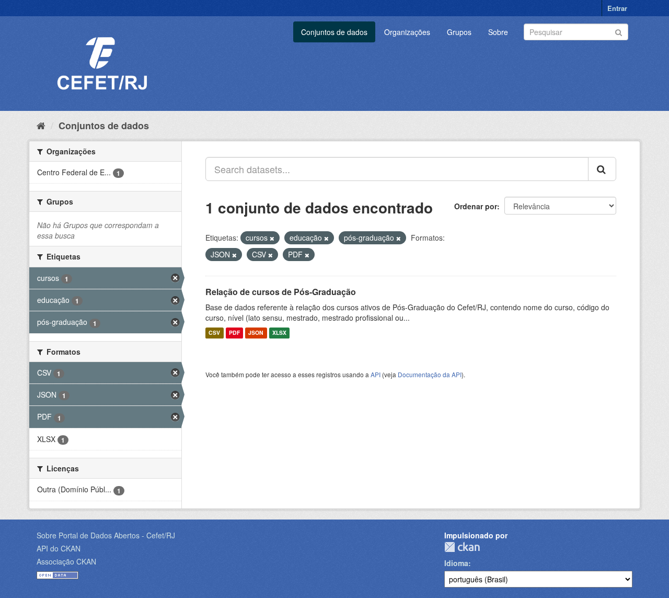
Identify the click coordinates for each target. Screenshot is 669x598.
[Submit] (618, 31)
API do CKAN (58, 548)
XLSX (279, 333)
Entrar (617, 8)
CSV (214, 333)
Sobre (498, 32)
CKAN (462, 546)
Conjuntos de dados (334, 32)
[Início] (41, 125)
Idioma (456, 563)
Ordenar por (475, 206)
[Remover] (272, 238)
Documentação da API (430, 374)
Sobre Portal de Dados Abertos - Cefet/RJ (106, 535)
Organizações (407, 32)
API (375, 374)
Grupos (459, 32)
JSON (255, 333)
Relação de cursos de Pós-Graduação (280, 292)
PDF (234, 333)
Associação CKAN (66, 561)
